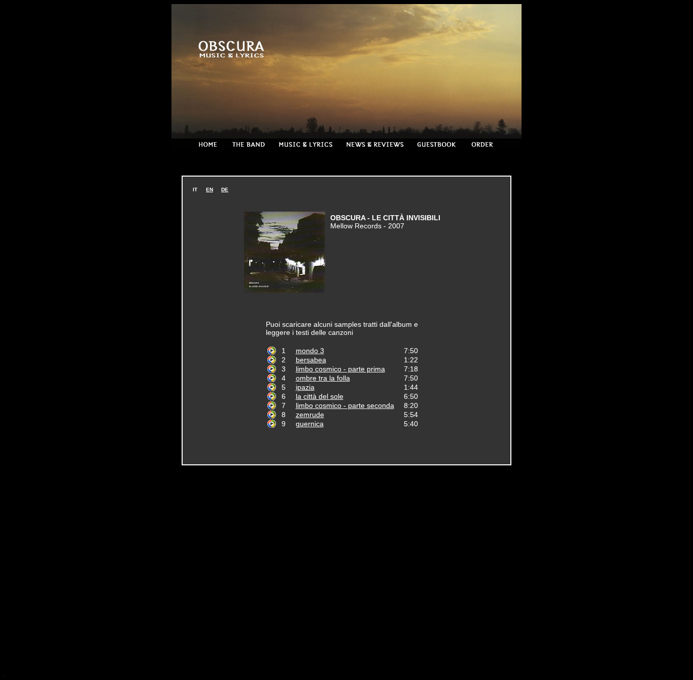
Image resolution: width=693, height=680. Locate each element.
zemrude (310, 415)
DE (224, 189)
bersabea (311, 360)
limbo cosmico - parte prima (340, 369)
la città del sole (319, 396)
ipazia (305, 387)
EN (209, 189)
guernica (310, 424)
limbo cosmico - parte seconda (345, 405)
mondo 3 (310, 351)
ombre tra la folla (323, 378)
